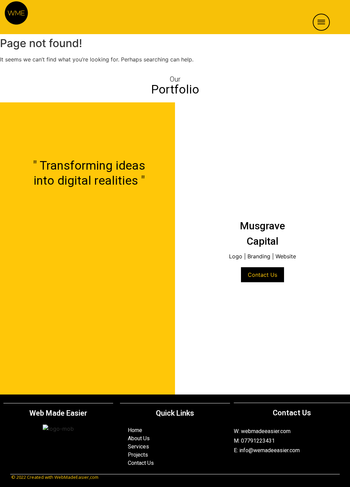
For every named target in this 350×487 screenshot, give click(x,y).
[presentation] (185, 166)
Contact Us (262, 274)
